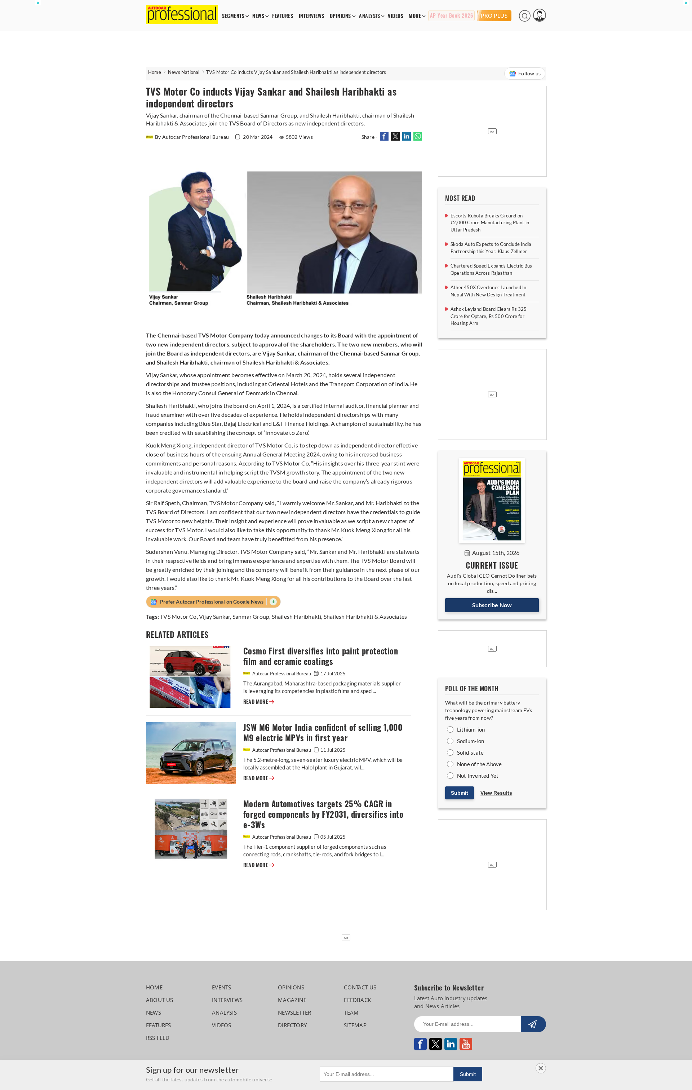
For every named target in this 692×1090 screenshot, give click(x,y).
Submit (459, 793)
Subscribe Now (492, 604)
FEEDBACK (357, 999)
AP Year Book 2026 (451, 15)
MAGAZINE (292, 999)
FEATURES (282, 16)
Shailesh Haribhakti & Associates (365, 616)
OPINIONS (340, 16)
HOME (154, 987)
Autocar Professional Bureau (281, 673)
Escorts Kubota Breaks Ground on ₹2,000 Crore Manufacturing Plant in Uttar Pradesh (490, 223)
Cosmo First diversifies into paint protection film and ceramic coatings (320, 656)
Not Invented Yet (477, 775)
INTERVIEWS (311, 16)
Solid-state (470, 752)
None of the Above (479, 764)
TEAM (351, 1012)
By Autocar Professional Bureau (192, 137)
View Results (496, 793)
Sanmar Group (250, 616)
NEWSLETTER (294, 1012)
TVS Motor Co (178, 616)
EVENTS (221, 987)
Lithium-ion (471, 729)
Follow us (529, 73)
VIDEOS (395, 16)
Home (154, 72)
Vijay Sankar (214, 616)
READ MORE (258, 701)
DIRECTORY (292, 1025)
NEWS (258, 16)
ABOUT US (159, 999)
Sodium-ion (470, 741)
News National (184, 72)
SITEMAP (355, 1025)
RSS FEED (158, 1037)
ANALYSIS (369, 16)
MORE (415, 16)
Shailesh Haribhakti (296, 616)
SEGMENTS (233, 16)
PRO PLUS (494, 15)
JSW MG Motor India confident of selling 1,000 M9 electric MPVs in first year (322, 732)
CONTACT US (360, 987)
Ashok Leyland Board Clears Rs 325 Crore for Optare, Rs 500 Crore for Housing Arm (489, 316)
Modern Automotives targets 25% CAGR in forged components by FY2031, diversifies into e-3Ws (323, 814)
